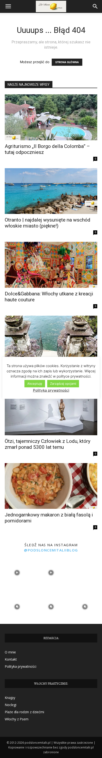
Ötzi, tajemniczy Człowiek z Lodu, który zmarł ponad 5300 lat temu (47, 444)
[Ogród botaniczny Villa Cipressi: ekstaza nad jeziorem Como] (51, 339)
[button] (8, 6)
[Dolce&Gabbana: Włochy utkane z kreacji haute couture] (51, 265)
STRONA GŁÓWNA (67, 62)
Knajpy (10, 697)
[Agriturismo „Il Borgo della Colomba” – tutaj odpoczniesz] (51, 117)
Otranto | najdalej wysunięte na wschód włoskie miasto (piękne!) (47, 223)
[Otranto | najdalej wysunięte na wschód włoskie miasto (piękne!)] (51, 191)
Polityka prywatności (20, 666)
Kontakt (11, 659)
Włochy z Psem (16, 719)
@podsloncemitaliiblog (51, 550)
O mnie (10, 652)
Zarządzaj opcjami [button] (63, 383)
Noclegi (10, 704)
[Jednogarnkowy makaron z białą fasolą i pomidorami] (51, 486)
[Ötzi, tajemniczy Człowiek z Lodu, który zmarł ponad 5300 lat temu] (51, 412)
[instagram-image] (17, 573)
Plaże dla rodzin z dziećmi (24, 712)
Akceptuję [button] (34, 383)
